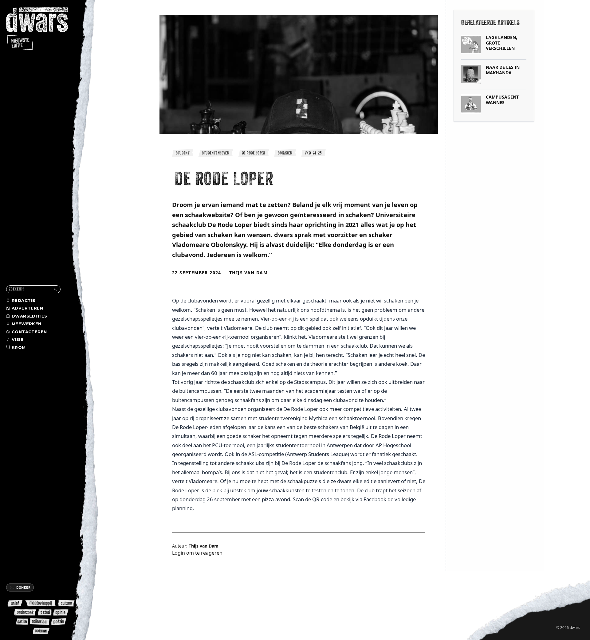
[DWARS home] (42, 29)
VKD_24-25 (313, 153)
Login (178, 552)
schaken (285, 153)
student (183, 153)
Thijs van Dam (248, 272)
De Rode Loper (254, 153)
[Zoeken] (55, 289)
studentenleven (216, 153)
